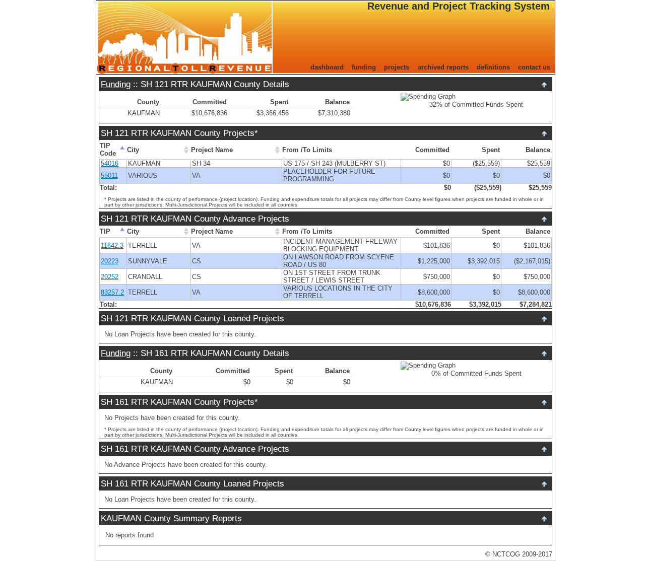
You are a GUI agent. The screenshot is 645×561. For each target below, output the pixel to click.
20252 (109, 276)
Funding (116, 84)
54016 (109, 163)
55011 (109, 175)
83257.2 (112, 292)
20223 (109, 261)
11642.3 (112, 245)
